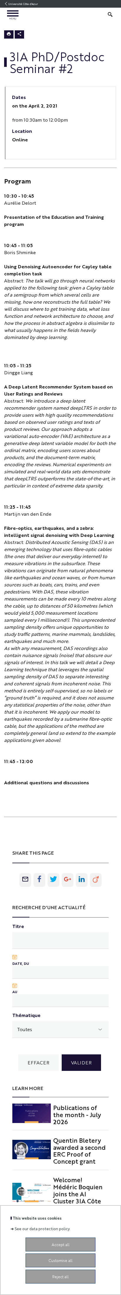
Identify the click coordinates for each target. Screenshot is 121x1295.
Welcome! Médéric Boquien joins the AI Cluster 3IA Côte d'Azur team (77, 1193)
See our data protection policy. (42, 1228)
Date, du (20, 963)
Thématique (26, 1015)
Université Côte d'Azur (23, 4)
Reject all (60, 1276)
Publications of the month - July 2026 (77, 1114)
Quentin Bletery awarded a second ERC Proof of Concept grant (79, 1150)
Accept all (61, 1244)
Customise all (60, 1260)
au (14, 991)
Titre (18, 926)
